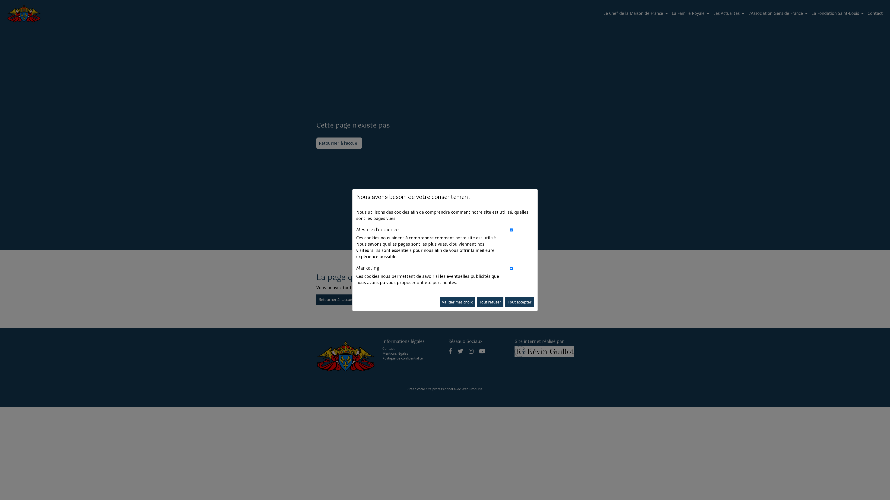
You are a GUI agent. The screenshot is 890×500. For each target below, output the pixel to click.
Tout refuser (490, 302)
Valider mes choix (457, 302)
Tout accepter (519, 302)
